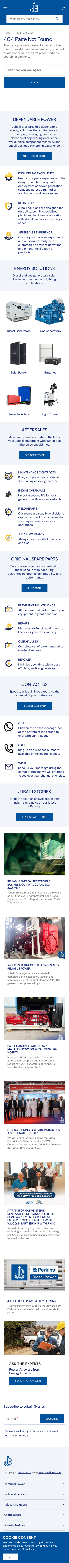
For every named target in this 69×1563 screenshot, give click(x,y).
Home (7, 33)
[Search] (58, 19)
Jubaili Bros (24, 1472)
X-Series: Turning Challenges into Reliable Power (33, 966)
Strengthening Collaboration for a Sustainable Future (33, 1131)
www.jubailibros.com (49, 1472)
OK (10, 1556)
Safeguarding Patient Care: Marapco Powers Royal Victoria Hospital (32, 1049)
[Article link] (34, 872)
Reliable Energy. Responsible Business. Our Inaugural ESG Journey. (28, 884)
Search (35, 82)
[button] (5, 8)
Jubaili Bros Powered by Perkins (31, 1301)
